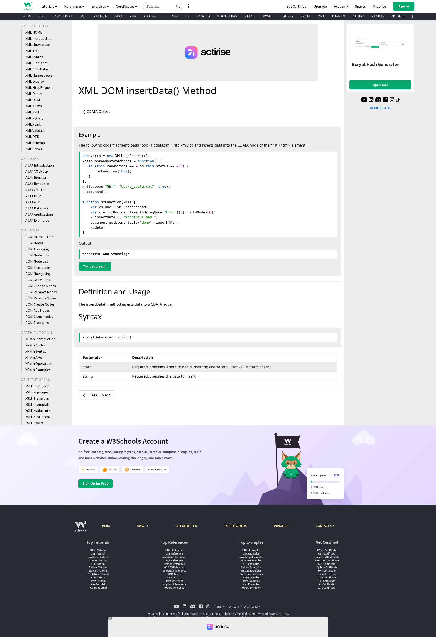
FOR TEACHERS (235, 525)
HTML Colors (174, 577)
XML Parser (33, 93)
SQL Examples (251, 563)
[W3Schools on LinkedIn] (371, 100)
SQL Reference (174, 560)
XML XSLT (32, 112)
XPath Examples (38, 369)
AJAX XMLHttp (36, 171)
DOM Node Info (37, 255)
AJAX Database (37, 208)
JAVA (118, 16)
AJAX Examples (37, 220)
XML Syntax (34, 57)
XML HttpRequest (39, 87)
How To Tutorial (98, 560)
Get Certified (296, 6)
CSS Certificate (326, 553)
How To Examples (251, 560)
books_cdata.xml (155, 145)
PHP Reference (174, 574)
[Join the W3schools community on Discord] (378, 100)
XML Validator (36, 130)
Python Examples (251, 567)
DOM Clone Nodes (39, 316)
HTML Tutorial (98, 550)
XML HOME (33, 32)
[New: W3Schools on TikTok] (398, 100)
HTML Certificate (327, 550)
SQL (83, 16)
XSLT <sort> (34, 423)
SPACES (142, 525)
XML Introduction (38, 38)
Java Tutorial (98, 580)
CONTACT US (325, 525)
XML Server (33, 149)
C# (187, 16)
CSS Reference (174, 553)
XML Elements (36, 63)
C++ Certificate (326, 580)
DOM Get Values (37, 279)
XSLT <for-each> (38, 416)
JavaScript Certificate (326, 557)
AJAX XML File (36, 189)
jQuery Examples (251, 587)
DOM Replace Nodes (41, 298)
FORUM (219, 606)
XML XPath (33, 106)
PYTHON (100, 16)
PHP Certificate (327, 570)
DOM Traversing (37, 267)
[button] (178, 6)
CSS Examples (251, 553)
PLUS (106, 525)
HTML (27, 16)
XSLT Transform (37, 398)
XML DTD (32, 136)
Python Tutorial (98, 567)
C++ (175, 16)
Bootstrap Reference (174, 570)
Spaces (360, 6)
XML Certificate (326, 587)
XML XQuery (34, 118)
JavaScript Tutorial (98, 557)
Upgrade (320, 6)
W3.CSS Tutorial (98, 570)
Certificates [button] (125, 6)
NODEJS (398, 16)
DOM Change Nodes (40, 286)
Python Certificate (326, 567)
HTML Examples (251, 550)
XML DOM (32, 99)
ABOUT (235, 606)
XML (321, 16)
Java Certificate (327, 577)
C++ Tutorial (98, 584)
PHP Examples (251, 577)
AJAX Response (37, 183)
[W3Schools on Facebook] (385, 100)
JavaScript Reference (174, 557)
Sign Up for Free (95, 483)
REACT (250, 16)
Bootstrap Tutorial (98, 574)
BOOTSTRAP (227, 16)
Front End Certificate (327, 560)
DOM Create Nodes (39, 304)
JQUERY (287, 16)
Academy (341, 6)
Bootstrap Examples (251, 574)
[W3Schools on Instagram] (392, 100)
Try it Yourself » (95, 266)
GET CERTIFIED (186, 525)
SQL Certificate (326, 563)
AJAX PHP (33, 196)
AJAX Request (36, 177)
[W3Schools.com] (80, 528)
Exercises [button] (99, 6)
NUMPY (358, 16)
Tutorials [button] (47, 6)
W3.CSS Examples (251, 570)
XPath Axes (33, 357)
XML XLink (33, 124)
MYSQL (268, 16)
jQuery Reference (174, 587)
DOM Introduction (39, 236)
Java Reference (174, 580)
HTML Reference (174, 550)
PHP (132, 16)
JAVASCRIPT (63, 16)
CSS (42, 16)
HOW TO (203, 16)
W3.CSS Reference (174, 567)
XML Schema (35, 142)
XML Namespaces (38, 75)
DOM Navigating (38, 273)
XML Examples (251, 584)
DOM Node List (36, 261)
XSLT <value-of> (37, 410)
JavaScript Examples (251, 557)
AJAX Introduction (39, 165)
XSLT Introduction (39, 386)
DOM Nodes (34, 243)
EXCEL (306, 16)
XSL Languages (36, 392)
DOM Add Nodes (37, 310)
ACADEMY (252, 606)
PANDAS (377, 16)
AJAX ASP (32, 202)
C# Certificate (326, 584)
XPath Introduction (40, 339)
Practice (379, 6)
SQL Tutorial (98, 563)
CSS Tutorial (98, 553)
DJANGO (338, 16)
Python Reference (174, 563)
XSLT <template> (38, 404)
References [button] (73, 6)
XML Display (34, 81)
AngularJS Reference (174, 584)
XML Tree (32, 50)
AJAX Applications (39, 214)
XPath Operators (38, 363)
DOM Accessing (37, 249)
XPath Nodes (35, 345)
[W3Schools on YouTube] (364, 100)
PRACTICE (281, 525)
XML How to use (37, 44)
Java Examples (251, 580)
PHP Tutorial (98, 577)
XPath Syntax (35, 351)
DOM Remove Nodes (41, 292)
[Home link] (27, 6)
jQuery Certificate (327, 574)
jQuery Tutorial (98, 587)
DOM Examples (37, 322)
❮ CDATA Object (96, 111)
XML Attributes (37, 69)
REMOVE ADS (380, 108)
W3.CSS (150, 16)
